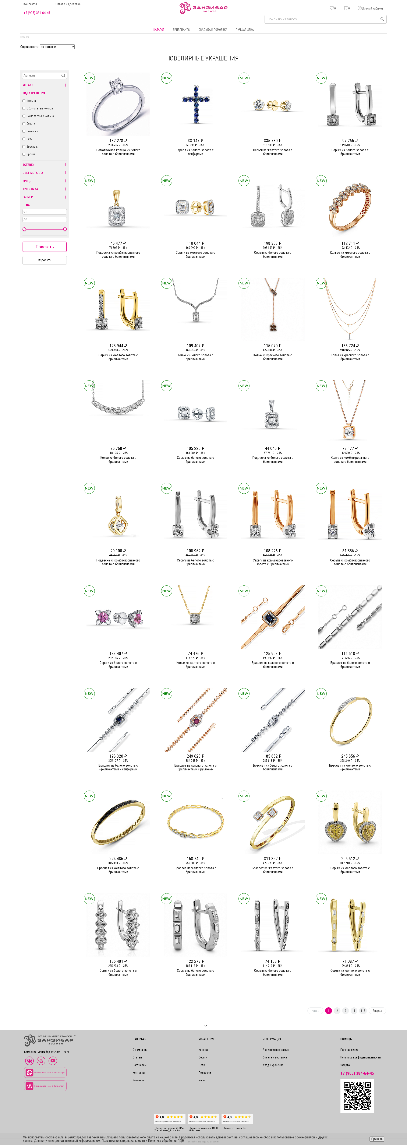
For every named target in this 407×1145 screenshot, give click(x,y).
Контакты (30, 4)
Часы (202, 1080)
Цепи (29, 139)
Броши (30, 154)
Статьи (137, 1057)
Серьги (30, 123)
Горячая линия (349, 1049)
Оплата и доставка (68, 4)
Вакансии (139, 1080)
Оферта (345, 1065)
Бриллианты (181, 29)
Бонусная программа (276, 1049)
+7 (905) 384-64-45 (37, 13)
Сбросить (44, 260)
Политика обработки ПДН (166, 1141)
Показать (45, 246)
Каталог (158, 29)
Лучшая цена (245, 29)
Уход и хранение (273, 1065)
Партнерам (139, 1065)
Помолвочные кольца (40, 116)
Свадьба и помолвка (213, 29)
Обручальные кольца (39, 108)
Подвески (32, 131)
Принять (377, 1139)
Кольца (31, 100)
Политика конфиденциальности (360, 1057)
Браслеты (32, 146)
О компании (140, 1049)
